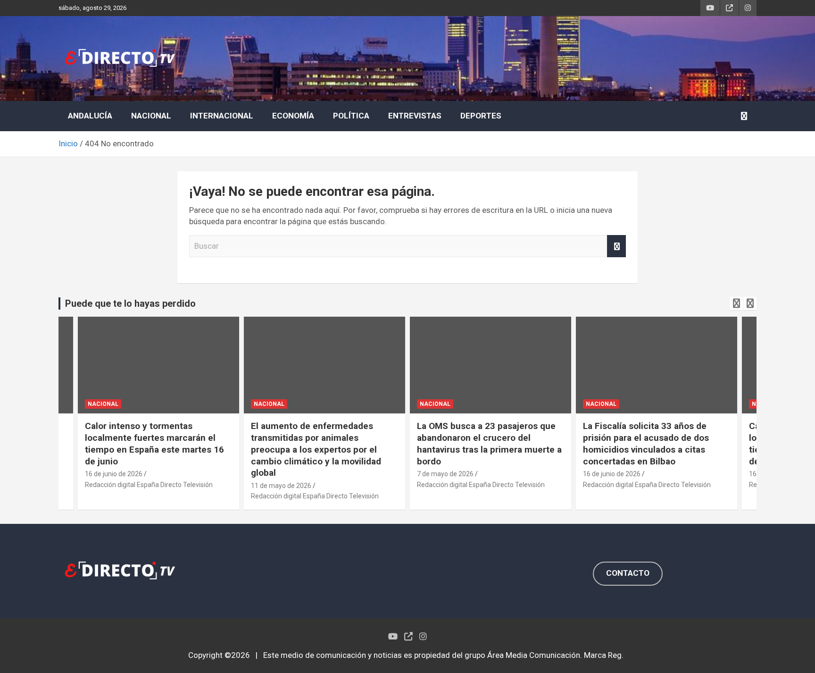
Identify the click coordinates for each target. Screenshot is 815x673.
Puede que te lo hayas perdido (130, 303)
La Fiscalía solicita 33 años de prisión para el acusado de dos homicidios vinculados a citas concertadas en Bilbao (646, 443)
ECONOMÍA (293, 115)
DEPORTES (480, 115)
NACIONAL (151, 115)
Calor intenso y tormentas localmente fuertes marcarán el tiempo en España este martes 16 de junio (154, 443)
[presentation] (736, 303)
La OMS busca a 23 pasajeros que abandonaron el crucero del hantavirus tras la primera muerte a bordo (489, 443)
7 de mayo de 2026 (445, 474)
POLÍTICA (351, 115)
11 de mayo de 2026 (281, 485)
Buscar (616, 246)
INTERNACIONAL (221, 115)
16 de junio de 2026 (113, 474)
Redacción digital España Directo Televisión (149, 484)
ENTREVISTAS (414, 115)
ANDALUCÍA (90, 115)
